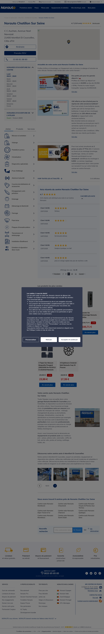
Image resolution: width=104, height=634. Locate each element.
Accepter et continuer (69, 340)
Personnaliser (30, 340)
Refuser (49, 340)
